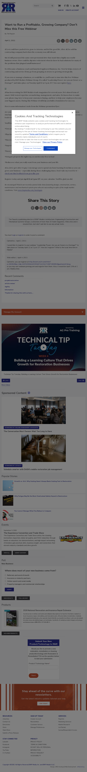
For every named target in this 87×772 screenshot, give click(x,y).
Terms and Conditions (38, 134)
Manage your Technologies (32, 148)
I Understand (51, 148)
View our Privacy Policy (52, 142)
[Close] (72, 112)
